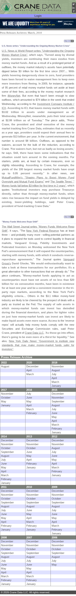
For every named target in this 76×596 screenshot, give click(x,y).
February (31, 413)
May (3, 401)
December (32, 366)
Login (38, 15)
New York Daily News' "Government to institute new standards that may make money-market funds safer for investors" (38, 345)
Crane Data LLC (34, 332)
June (29, 397)
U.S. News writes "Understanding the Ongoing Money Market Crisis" (36, 46)
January (56, 385)
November (58, 366)
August (5, 366)
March (30, 374)
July (54, 374)
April (28, 370)
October (5, 397)
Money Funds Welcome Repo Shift (20, 222)
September (58, 401)
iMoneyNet (14, 95)
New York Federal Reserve (42, 230)
